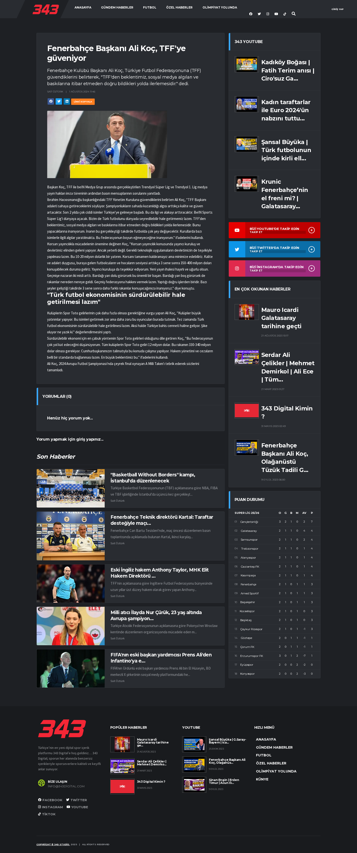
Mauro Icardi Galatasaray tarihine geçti (281, 318)
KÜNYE (262, 779)
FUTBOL (149, 7)
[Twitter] (260, 14)
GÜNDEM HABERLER (117, 7)
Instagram (52, 807)
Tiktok (49, 814)
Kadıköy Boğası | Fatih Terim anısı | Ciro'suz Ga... (287, 70)
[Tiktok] (285, 14)
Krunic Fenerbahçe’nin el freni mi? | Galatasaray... (284, 194)
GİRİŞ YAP (338, 9)
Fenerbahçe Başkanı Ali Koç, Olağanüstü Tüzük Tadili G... (284, 457)
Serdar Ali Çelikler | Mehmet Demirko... (151, 763)
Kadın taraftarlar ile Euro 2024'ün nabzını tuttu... (286, 110)
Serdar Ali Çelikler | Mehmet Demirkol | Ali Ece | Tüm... (287, 367)
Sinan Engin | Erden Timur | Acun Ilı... (224, 781)
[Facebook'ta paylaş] (51, 101)
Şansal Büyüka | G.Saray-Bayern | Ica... (227, 741)
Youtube (79, 807)
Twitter (78, 800)
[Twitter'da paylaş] (59, 101)
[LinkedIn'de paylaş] (67, 101)
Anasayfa (83, 7)
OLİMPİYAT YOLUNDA (220, 7)
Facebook (52, 800)
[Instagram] (268, 14)
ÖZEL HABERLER (179, 7)
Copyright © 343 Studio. (53, 844)
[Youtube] (277, 14)
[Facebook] (251, 14)
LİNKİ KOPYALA (83, 101)
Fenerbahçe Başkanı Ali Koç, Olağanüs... (227, 761)
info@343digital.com (66, 786)
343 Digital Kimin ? (287, 412)
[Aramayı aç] (294, 14)
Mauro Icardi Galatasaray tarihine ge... (153, 742)
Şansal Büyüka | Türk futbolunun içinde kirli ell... (286, 150)
